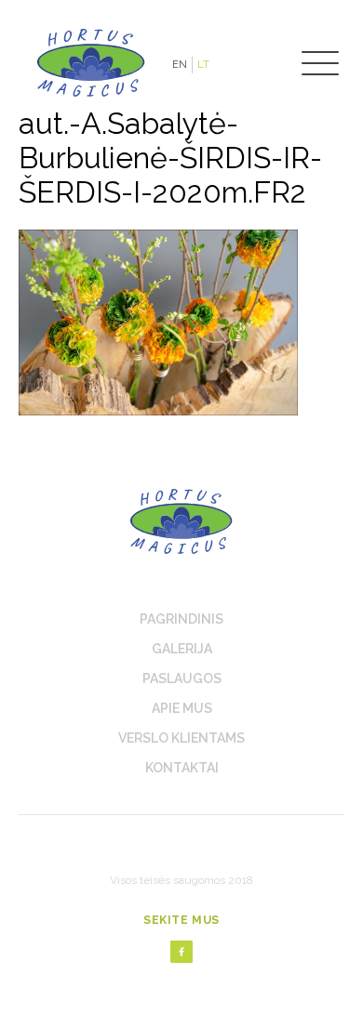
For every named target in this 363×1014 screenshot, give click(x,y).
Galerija (182, 648)
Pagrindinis (181, 619)
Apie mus (182, 708)
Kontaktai (182, 767)
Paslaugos (182, 678)
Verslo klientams (181, 738)
